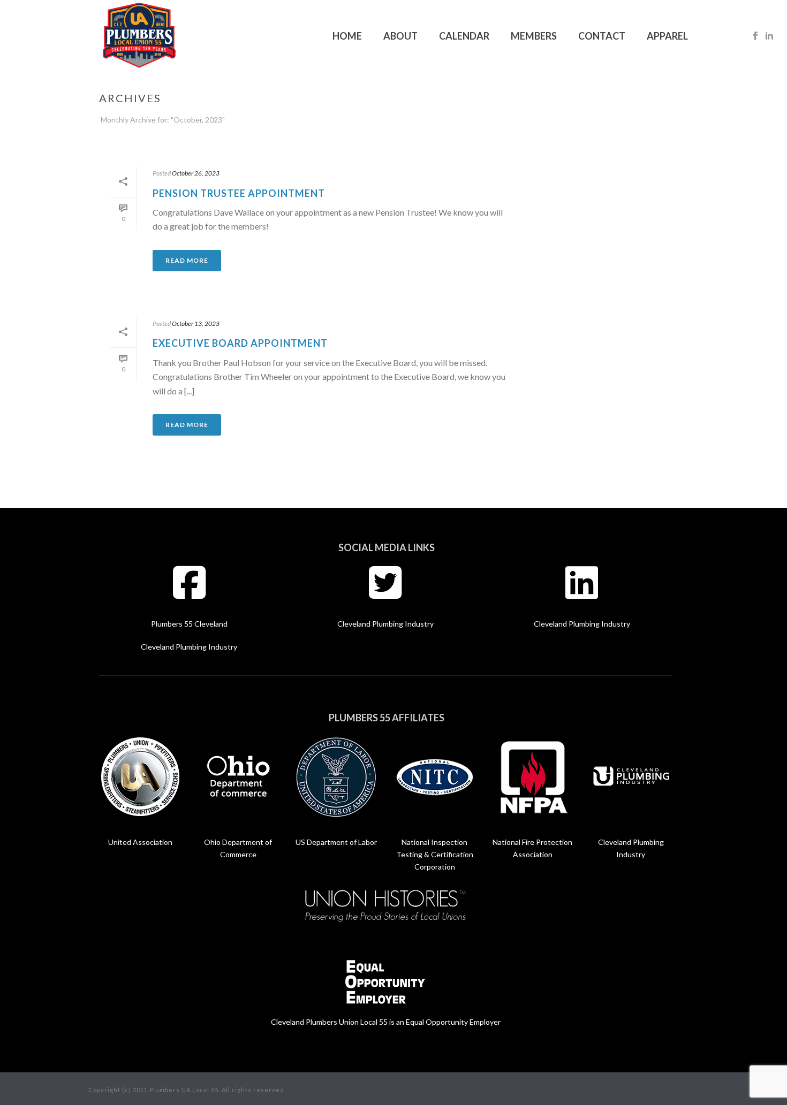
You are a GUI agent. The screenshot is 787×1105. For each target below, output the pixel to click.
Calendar (464, 36)
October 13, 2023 (196, 323)
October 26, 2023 (196, 173)
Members (534, 36)
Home (347, 36)
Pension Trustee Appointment (239, 193)
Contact (601, 36)
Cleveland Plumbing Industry (189, 646)
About (400, 36)
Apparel (667, 36)
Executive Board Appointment (240, 343)
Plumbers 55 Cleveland (189, 623)
